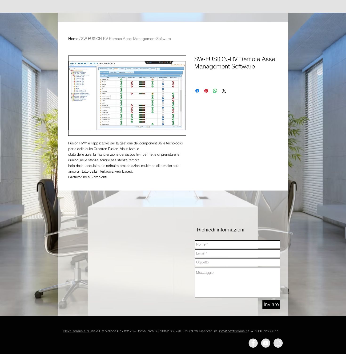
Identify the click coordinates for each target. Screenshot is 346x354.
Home (73, 38)
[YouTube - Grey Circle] (265, 343)
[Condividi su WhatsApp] (215, 91)
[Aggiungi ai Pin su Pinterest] (206, 91)
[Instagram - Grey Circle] (278, 343)
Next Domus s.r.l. (77, 331)
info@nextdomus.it (233, 331)
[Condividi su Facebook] (197, 91)
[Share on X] (224, 91)
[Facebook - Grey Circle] (253, 343)
